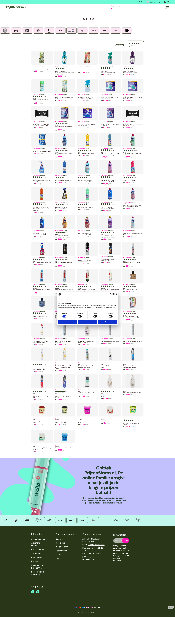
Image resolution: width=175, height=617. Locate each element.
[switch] (80, 316)
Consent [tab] (67, 298)
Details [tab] (87, 298)
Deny (68, 321)
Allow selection (87, 321)
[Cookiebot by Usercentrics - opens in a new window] (111, 294)
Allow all (107, 321)
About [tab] (108, 298)
